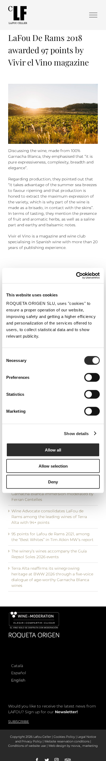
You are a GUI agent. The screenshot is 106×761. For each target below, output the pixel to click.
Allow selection (53, 465)
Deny (53, 482)
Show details (76, 433)
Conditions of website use (27, 746)
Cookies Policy (64, 737)
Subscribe (18, 721)
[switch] (92, 377)
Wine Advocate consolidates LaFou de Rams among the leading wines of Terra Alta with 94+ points (49, 517)
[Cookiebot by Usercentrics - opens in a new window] (76, 275)
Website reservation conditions (66, 741)
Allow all (53, 450)
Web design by (59, 746)
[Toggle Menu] (93, 15)
